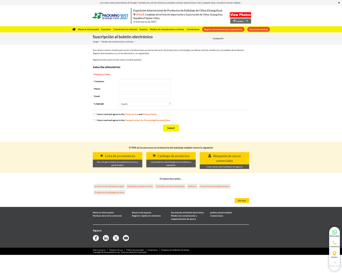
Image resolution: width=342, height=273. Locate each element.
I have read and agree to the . (133, 120)
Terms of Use (132, 114)
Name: (97, 88)
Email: (97, 96)
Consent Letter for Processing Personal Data (147, 120)
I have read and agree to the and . (127, 114)
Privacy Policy (149, 114)
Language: (99, 103)
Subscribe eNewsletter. (107, 67)
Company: (99, 81)
